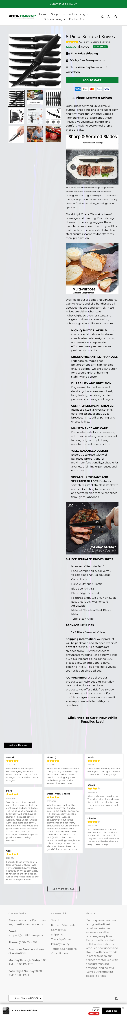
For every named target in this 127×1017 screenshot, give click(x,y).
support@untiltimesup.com (27, 935)
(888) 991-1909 (28, 942)
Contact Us (58, 929)
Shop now (111, 1010)
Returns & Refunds (63, 925)
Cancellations (60, 953)
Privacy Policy (60, 944)
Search (55, 920)
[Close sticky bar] (123, 1008)
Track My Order (61, 939)
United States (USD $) (25, 998)
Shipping (57, 934)
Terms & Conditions (64, 948)
